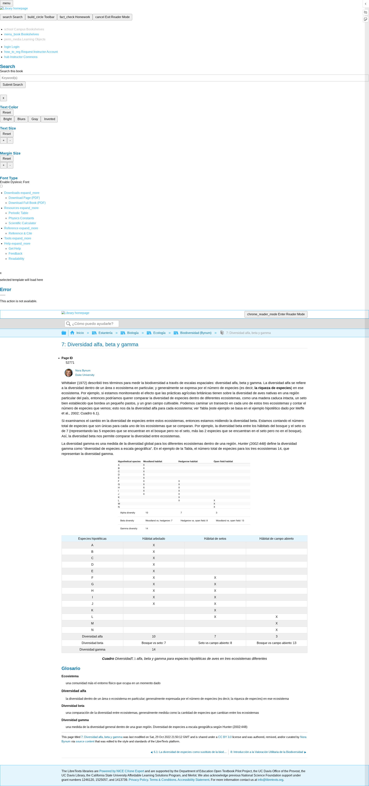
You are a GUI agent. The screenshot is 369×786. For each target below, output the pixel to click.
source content (85, 741)
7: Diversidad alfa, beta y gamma (101, 737)
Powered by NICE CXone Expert (122, 771)
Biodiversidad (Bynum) (196, 332)
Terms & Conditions (163, 779)
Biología (132, 332)
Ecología (159, 332)
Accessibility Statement (193, 779)
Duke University (84, 374)
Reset (7, 112)
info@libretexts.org (270, 779)
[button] (15, 253)
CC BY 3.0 (225, 737)
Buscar (68, 324)
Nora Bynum (83, 370)
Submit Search (13, 84)
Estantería (105, 332)
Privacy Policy (138, 779)
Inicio (80, 332)
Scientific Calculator (22, 223)
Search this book (11, 71)
